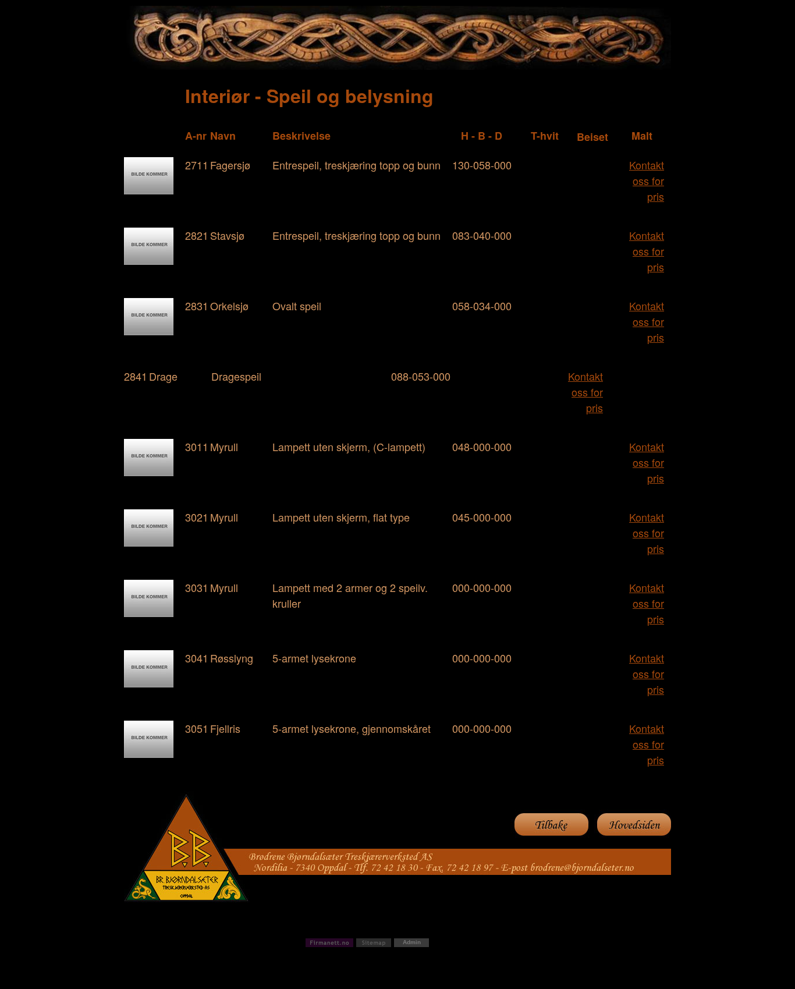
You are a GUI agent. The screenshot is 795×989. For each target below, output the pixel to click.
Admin (412, 942)
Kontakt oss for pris (646, 180)
